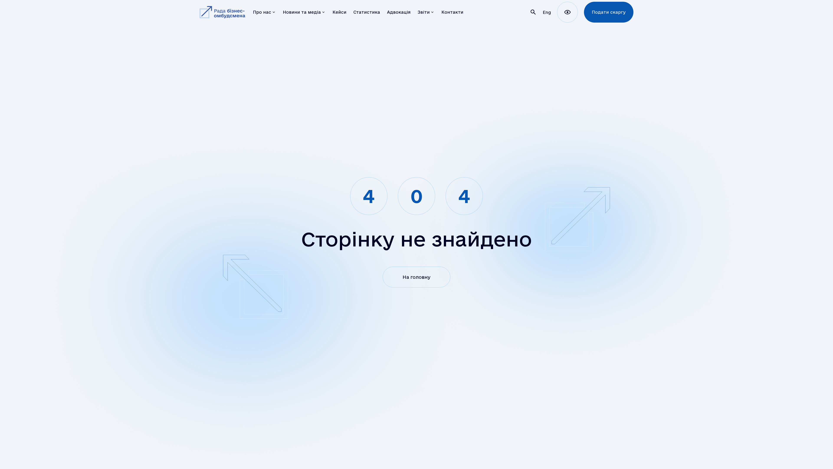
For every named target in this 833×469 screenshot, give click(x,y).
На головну (416, 277)
